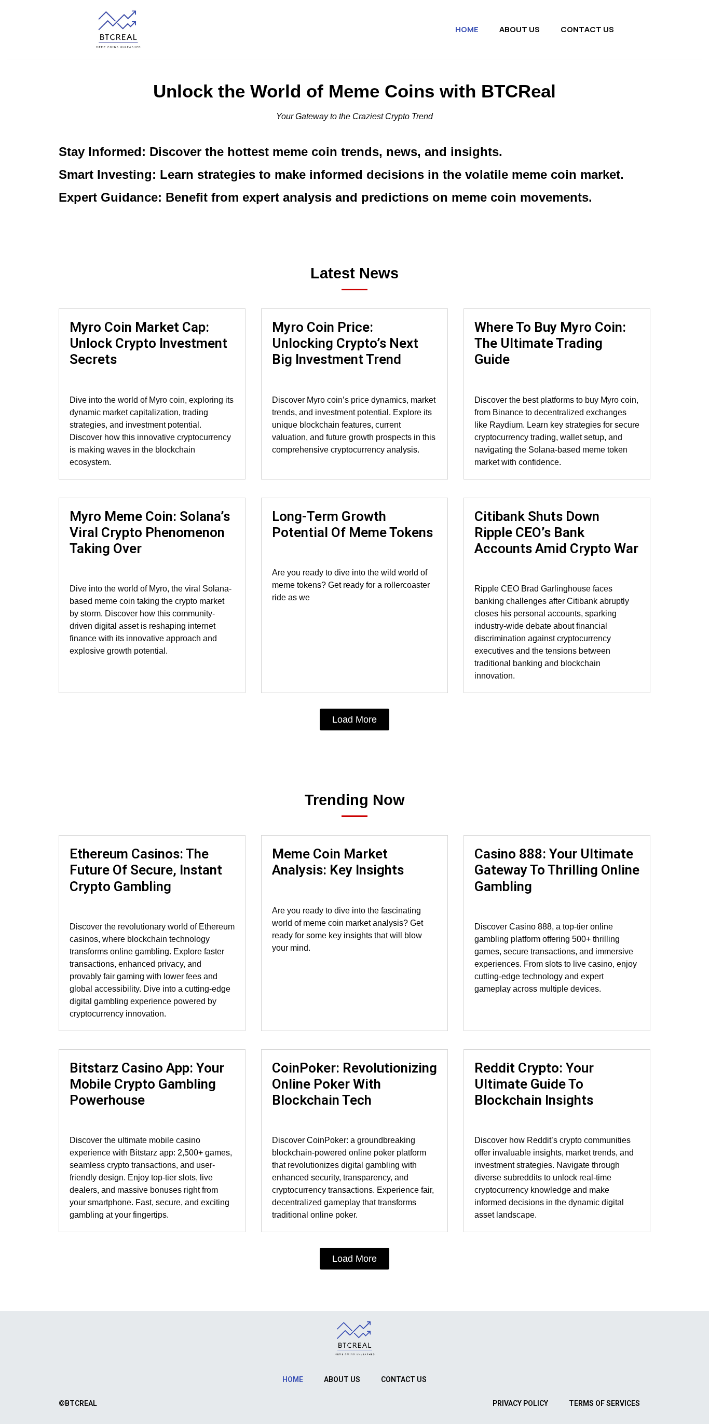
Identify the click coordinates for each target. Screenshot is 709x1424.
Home (467, 29)
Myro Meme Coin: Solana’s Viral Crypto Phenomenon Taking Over (150, 532)
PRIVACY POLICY (520, 1403)
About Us (519, 29)
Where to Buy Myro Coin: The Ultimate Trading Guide (550, 343)
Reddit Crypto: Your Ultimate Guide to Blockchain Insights (534, 1084)
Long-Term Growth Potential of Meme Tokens (352, 524)
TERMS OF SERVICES (604, 1403)
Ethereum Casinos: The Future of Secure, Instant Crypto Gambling (146, 870)
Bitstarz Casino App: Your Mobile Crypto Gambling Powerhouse (147, 1084)
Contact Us (587, 29)
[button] (354, 719)
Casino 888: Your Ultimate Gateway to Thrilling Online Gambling (556, 870)
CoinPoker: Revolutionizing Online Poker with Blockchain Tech (354, 1084)
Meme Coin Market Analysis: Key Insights (338, 862)
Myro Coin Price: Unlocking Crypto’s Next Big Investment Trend (345, 343)
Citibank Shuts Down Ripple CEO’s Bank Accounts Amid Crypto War (556, 532)
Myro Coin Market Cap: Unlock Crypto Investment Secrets (148, 343)
